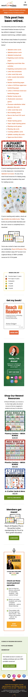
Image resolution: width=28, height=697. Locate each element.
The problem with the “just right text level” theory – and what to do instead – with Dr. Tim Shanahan (14, 614)
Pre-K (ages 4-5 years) (12, 278)
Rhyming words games (15, 126)
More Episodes (14, 625)
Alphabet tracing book (14, 55)
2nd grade (9, 286)
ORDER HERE (14, 332)
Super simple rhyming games (17, 123)
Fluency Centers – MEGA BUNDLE (15, 434)
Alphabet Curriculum (7, 174)
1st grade (9, 283)
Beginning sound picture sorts (17, 69)
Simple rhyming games (15, 121)
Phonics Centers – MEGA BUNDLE (15, 463)
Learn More (14, 538)
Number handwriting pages (16, 82)
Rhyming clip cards (13, 129)
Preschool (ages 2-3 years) (13, 276)
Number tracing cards (14, 96)
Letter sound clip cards (15, 74)
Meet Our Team (14, 372)
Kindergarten (10, 281)
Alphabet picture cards (15, 52)
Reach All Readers (8, 4)
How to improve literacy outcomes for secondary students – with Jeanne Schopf (14, 592)
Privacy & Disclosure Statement (14, 691)
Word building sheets (14, 112)
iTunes (13, 573)
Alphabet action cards (14, 50)
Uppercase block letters (15, 137)
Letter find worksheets (15, 71)
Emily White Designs (14, 692)
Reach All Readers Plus (19, 249)
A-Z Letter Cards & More (15, 491)
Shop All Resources (14, 498)
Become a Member (9, 666)
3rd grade (9, 288)
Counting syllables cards (15, 132)
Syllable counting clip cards (16, 134)
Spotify (14, 575)
